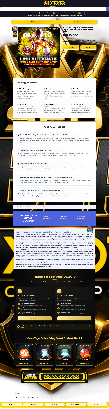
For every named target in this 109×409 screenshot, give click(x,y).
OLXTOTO (21, 234)
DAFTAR (76, 21)
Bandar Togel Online (30, 242)
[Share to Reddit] (33, 397)
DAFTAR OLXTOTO (34, 318)
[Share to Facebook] (21, 397)
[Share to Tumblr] (37, 397)
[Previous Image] (19, 47)
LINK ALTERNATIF (77, 404)
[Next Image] (58, 47)
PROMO (13, 404)
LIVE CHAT (98, 404)
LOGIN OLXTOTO (74, 318)
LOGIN (33, 21)
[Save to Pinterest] (29, 397)
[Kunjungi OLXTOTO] (54, 376)
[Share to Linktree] (25, 397)
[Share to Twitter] (16, 397)
